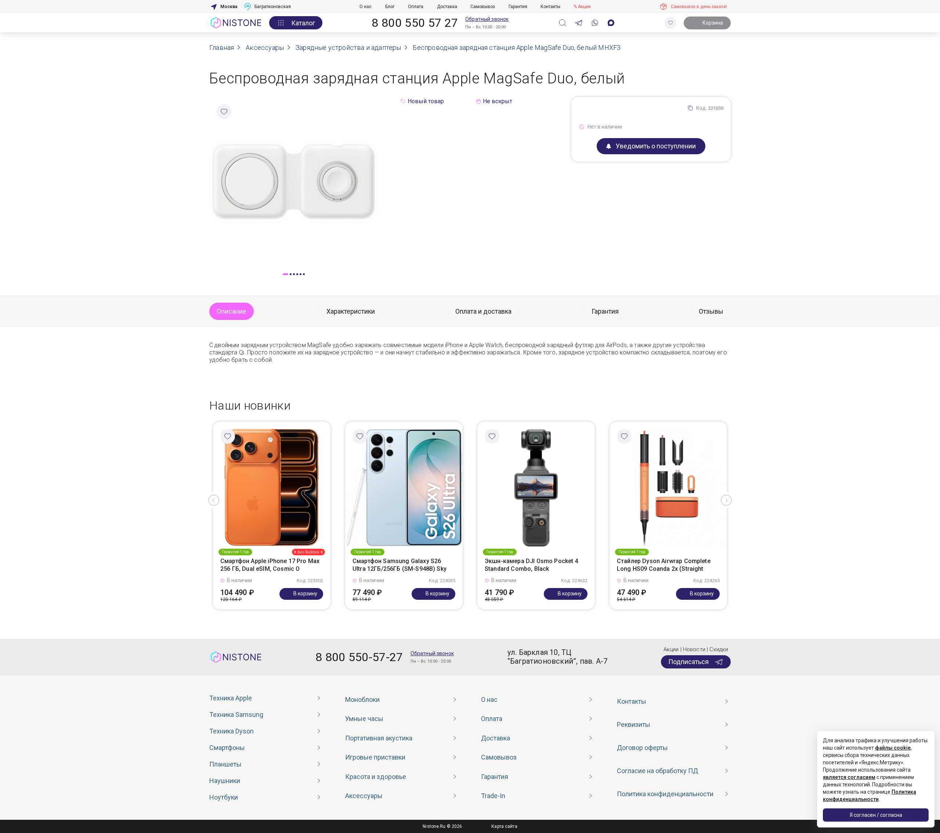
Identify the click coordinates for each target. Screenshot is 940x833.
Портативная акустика (378, 738)
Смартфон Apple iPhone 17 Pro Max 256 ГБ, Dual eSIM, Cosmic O (269, 565)
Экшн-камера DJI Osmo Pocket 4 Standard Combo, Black (531, 565)
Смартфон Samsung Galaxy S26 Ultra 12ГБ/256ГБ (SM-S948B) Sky (399, 565)
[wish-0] (670, 23)
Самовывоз (482, 6)
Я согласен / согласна (876, 815)
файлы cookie (893, 748)
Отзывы (711, 311)
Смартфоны (227, 747)
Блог (390, 6)
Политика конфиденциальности (665, 794)
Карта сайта (504, 826)
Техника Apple (230, 698)
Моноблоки (362, 699)
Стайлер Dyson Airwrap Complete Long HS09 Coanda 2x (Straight (664, 565)
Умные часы (364, 718)
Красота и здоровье (375, 776)
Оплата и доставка (483, 311)
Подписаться (688, 662)
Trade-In (493, 796)
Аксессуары (364, 796)
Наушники (224, 781)
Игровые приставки (375, 757)
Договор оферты (642, 747)
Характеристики (350, 311)
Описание (231, 311)
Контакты (550, 6)
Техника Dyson (231, 731)
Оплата (415, 6)
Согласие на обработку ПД (657, 771)
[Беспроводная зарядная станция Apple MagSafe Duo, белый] (293, 180)
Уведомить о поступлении (656, 146)
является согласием (849, 777)
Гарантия (518, 6)
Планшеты (225, 764)
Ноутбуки (223, 797)
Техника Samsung (236, 714)
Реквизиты (633, 724)
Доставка (447, 6)
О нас (365, 6)
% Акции (582, 6)
